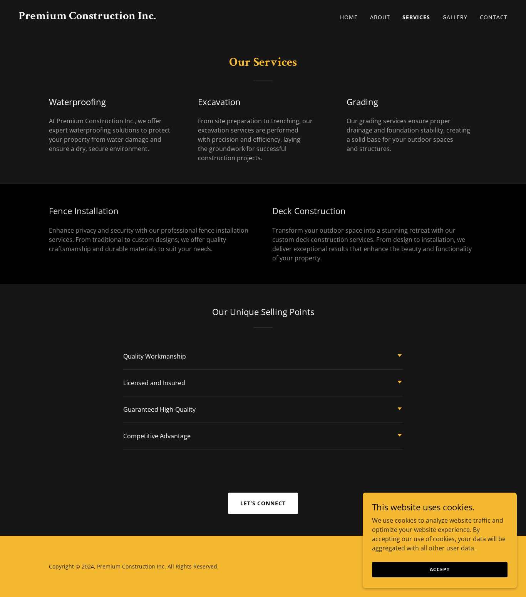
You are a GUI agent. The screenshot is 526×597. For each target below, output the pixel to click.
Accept (439, 569)
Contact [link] (494, 17)
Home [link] (349, 17)
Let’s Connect (263, 503)
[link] (87, 17)
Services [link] (416, 17)
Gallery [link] (454, 17)
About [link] (380, 17)
